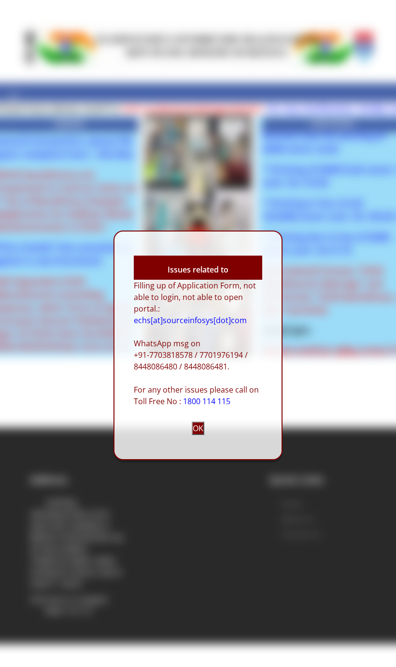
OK (198, 428)
